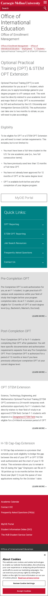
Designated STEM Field (24, 417)
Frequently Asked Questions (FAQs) (17, 512)
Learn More (38, 316)
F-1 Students (39, 49)
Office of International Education (16, 22)
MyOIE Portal (24, 198)
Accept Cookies (24, 591)
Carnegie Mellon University (20, 3)
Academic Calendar (10, 502)
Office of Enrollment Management (14, 37)
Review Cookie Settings (24, 583)
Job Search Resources (15, 243)
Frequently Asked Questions (18, 252)
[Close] (45, 555)
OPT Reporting (11, 224)
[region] (24, 573)
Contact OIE (7, 507)
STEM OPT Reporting (15, 234)
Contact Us (9, 262)
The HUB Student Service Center (16, 535)
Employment (27, 49)
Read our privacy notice (28, 578)
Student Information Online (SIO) (16, 529)
